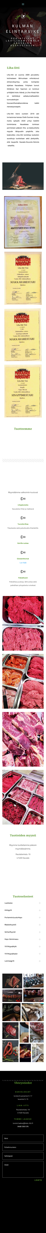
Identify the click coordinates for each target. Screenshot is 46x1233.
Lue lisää (23, 562)
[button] (12, 981)
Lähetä (38, 1180)
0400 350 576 (23, 1126)
